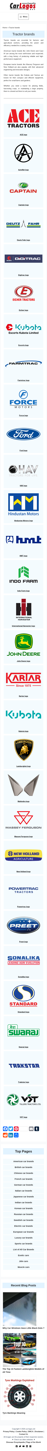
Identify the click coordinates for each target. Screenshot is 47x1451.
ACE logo (23, 135)
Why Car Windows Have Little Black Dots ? (23, 1328)
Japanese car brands (23, 1196)
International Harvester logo (23, 626)
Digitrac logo (23, 275)
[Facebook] (17, 1446)
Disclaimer (39, 1431)
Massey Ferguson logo (23, 837)
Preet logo (23, 942)
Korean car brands (23, 1208)
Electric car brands (23, 1226)
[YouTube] (23, 1446)
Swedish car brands (23, 1220)
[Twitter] (20, 1446)
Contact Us (23, 1434)
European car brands (23, 1232)
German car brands (23, 1185)
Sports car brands (23, 1243)
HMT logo (23, 556)
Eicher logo (23, 310)
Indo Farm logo (23, 591)
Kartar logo (23, 696)
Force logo (23, 415)
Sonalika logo (23, 977)
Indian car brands (23, 1202)
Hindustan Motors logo (23, 521)
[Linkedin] (27, 1446)
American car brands (23, 1161)
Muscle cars (23, 1267)
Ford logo (23, 450)
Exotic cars (23, 1255)
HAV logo (23, 486)
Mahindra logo (23, 801)
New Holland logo (24, 872)
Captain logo (23, 205)
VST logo (23, 1117)
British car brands (23, 1167)
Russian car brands (23, 1214)
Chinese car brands (23, 1173)
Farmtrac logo (23, 380)
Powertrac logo (23, 907)
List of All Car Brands (23, 1249)
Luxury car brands (24, 1238)
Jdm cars (23, 1261)
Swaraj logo (23, 1047)
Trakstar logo (23, 1082)
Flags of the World (33, 1442)
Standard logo (23, 1012)
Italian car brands (23, 1191)
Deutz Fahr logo (23, 240)
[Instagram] (30, 1446)
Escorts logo (23, 345)
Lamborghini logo (23, 766)
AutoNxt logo (23, 170)
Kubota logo (23, 731)
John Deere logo (23, 661)
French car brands (24, 1179)
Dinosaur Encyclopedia (15, 1442)
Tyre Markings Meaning (14, 1413)
